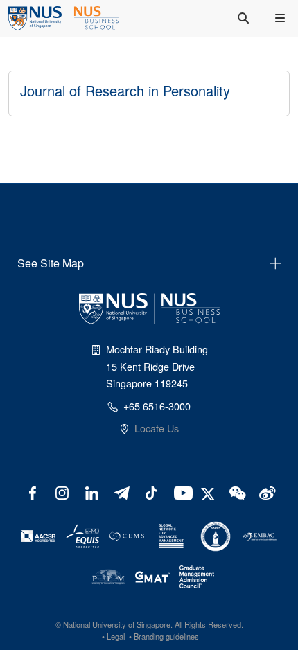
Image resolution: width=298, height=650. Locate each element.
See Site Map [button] (50, 263)
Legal (116, 636)
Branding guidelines (166, 636)
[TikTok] (151, 491)
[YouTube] (180, 491)
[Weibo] (266, 491)
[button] (281, 18)
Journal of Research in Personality (125, 90)
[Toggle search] (244, 18)
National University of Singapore (116, 624)
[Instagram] (62, 491)
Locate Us (156, 428)
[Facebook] (32, 491)
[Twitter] (210, 491)
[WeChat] (236, 491)
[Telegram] (121, 491)
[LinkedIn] (92, 491)
